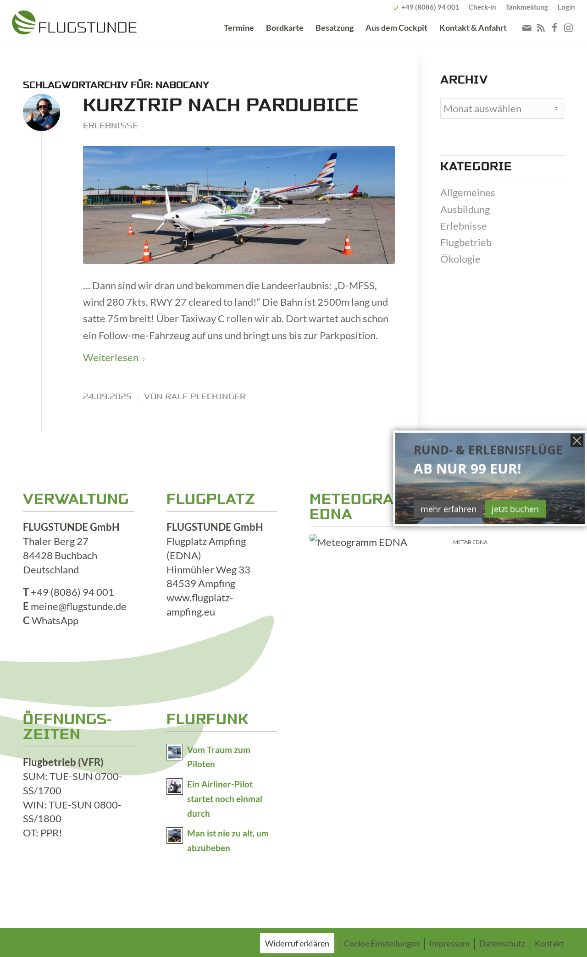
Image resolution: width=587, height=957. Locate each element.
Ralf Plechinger (205, 396)
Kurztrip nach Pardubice (221, 105)
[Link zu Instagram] (568, 27)
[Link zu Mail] (527, 27)
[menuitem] (482, 7)
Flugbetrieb (466, 242)
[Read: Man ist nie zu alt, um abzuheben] (174, 835)
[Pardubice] (239, 205)
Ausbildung (465, 209)
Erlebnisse (110, 125)
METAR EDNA (470, 542)
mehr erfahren (448, 508)
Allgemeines (467, 192)
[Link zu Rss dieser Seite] (541, 27)
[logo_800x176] (74, 24)
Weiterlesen (110, 357)
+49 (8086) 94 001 (430, 7)
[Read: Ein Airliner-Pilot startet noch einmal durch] (174, 786)
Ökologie (460, 259)
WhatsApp (55, 620)
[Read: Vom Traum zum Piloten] (174, 752)
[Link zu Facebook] (554, 27)
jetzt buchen (515, 508)
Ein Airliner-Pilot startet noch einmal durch (224, 799)
